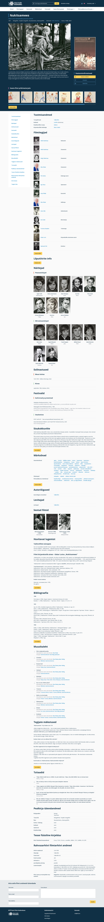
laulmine (77, 463)
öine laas (73, 473)
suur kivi (72, 470)
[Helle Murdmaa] (36, 141)
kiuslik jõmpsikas (58, 462)
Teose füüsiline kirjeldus (17, 172)
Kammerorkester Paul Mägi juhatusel (50, 654)
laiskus (77, 462)
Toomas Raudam (45, 228)
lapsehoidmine (57, 463)
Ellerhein (43, 661)
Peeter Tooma (53, 692)
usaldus (57, 472)
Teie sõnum (44, 887)
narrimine (70, 465)
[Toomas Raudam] (36, 229)
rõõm (64, 468)
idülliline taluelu (67, 460)
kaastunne (79, 460)
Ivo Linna (43, 711)
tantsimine (86, 470)
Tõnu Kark (49, 679)
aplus (55, 460)
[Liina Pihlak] (36, 193)
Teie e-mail (11, 894)
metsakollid (57, 465)
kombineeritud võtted (67, 478)
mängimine (64, 465)
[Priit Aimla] (36, 176)
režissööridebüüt (58, 480)
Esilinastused (14, 127)
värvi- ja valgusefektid (76, 480)
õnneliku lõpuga (87, 480)
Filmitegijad (20, 9)
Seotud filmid (15, 147)
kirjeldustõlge (57, 478)
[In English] (84, 3)
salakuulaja (76, 468)
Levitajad (13, 144)
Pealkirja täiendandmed (17, 168)
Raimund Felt (44, 246)
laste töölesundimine (68, 463)
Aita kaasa (14, 180)
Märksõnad (38, 9)
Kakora (55, 125)
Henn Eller (43, 211)
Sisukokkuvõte (15, 134)
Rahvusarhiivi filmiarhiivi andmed (17, 176)
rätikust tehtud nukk (70, 476)
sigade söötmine (64, 470)
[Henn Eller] (36, 211)
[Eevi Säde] (36, 220)
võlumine (80, 472)
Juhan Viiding (61, 659)
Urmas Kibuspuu (57, 679)
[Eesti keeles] (82, 3)
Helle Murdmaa (55, 20)
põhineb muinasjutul (89, 478)
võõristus (87, 472)
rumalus (60, 468)
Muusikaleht (14, 158)
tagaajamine (79, 470)
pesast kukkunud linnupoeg (60, 467)
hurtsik (60, 460)
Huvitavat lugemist (16, 151)
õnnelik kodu (66, 473)
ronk (55, 468)
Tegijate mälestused (16, 161)
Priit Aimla (43, 176)
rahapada (56, 476)
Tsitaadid (14, 165)
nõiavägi (83, 465)
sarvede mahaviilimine (86, 468)
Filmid (11, 9)
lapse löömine (84, 462)
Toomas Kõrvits (45, 692)
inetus (73, 460)
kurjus (72, 462)
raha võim (89, 467)
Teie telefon (11, 901)
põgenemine (82, 467)
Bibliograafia (14, 154)
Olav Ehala (43, 167)
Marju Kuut (43, 667)
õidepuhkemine (57, 473)
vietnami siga (67, 472)
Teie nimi (10, 887)
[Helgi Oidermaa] (36, 158)
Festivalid (47, 9)
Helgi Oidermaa (44, 158)
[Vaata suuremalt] (39, 46)
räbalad (62, 476)
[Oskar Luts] (36, 237)
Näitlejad (13, 123)
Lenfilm (56, 122)
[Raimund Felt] (36, 246)
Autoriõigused (15, 140)
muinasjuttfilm (78, 478)
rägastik (70, 468)
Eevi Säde (43, 220)
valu (61, 472)
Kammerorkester (49, 661)
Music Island (57, 127)
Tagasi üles (14, 184)
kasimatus (86, 460)
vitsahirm (74, 472)
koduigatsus (67, 462)
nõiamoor (77, 465)
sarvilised (56, 470)
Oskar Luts (43, 237)
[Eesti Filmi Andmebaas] (15, 3)
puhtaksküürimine (73, 467)
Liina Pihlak (43, 193)
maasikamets (87, 463)
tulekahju (93, 470)
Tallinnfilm (56, 120)
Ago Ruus (43, 184)
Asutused (29, 9)
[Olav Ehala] (36, 167)
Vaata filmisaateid (58, 9)
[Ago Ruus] (36, 185)
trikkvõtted (66, 480)
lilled (82, 463)
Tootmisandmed (15, 116)
